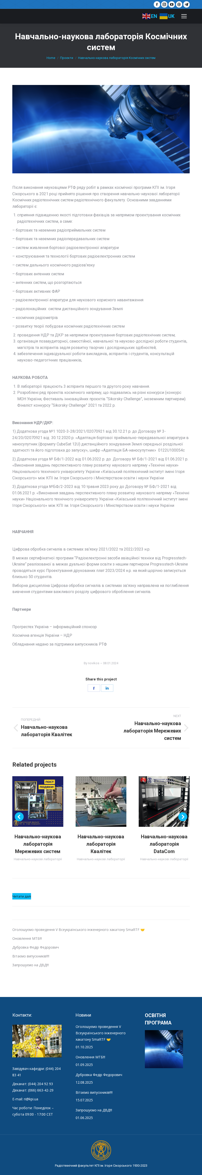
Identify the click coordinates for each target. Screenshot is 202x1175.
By (91, 663)
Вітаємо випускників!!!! (30, 956)
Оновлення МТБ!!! (27, 938)
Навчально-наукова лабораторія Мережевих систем (38, 844)
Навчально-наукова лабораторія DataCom (164, 844)
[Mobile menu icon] (184, 16)
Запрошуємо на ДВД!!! (30, 965)
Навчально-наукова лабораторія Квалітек (101, 844)
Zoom (31, 801)
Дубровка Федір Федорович (35, 947)
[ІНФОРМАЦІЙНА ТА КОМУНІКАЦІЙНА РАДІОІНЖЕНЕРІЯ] (164, 1049)
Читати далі (21, 896)
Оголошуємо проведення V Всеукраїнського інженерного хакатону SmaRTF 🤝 (78, 929)
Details (44, 801)
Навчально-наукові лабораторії (38, 859)
